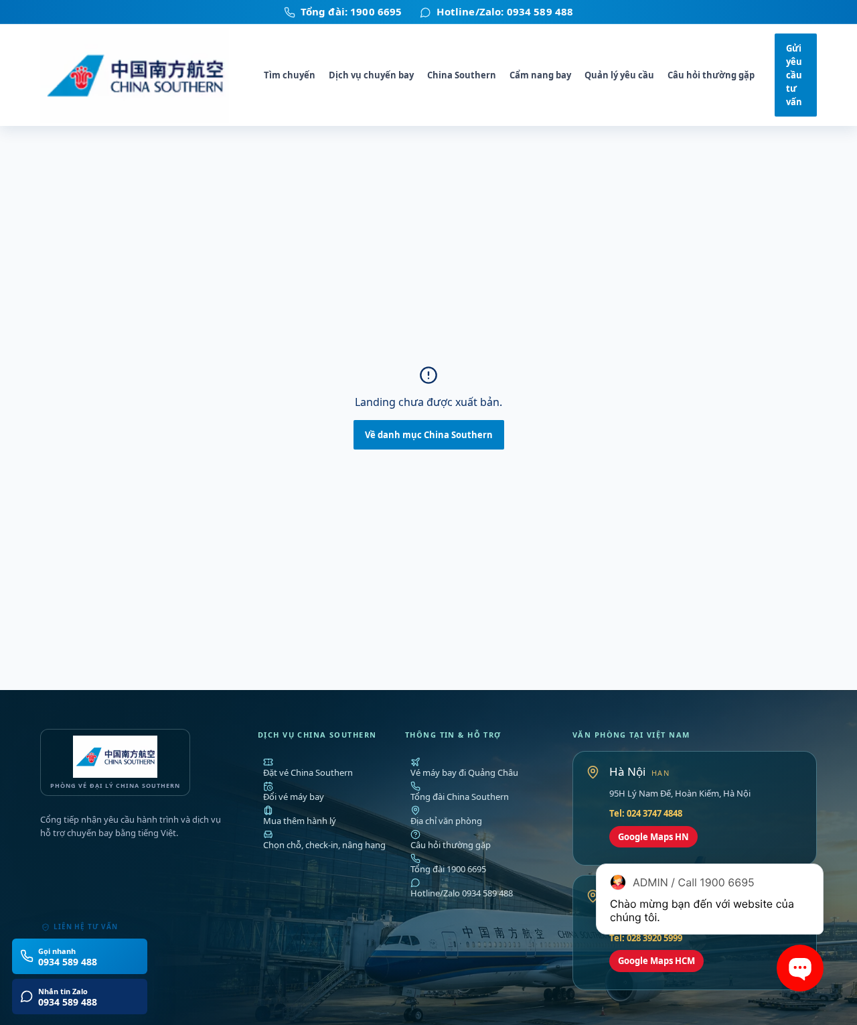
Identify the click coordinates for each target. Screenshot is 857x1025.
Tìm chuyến (289, 75)
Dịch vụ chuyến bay (371, 75)
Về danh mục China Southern (429, 435)
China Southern (461, 75)
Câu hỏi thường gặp (711, 75)
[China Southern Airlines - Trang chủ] (142, 75)
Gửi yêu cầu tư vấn (794, 75)
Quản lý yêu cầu (619, 75)
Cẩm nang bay (540, 75)
